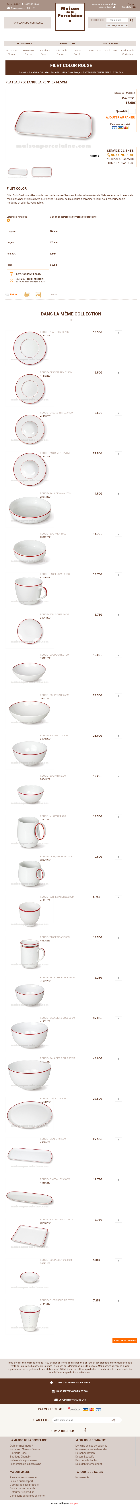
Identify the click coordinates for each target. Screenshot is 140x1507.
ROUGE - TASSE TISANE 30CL (55, 937)
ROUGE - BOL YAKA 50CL (53, 533)
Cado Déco (110, 50)
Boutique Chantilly (20, 1456)
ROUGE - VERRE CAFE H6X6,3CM (57, 896)
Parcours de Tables (86, 1460)
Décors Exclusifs (84, 1456)
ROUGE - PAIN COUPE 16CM (54, 614)
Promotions (67, 43)
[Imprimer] (27, 294)
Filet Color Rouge (71, 72)
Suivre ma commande (22, 1488)
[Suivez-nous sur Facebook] (106, 1430)
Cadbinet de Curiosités (127, 52)
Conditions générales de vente (27, 1495)
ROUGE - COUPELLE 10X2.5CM (56, 1260)
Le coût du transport (21, 1481)
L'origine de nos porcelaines (91, 1445)
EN (34, 8)
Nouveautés (24, 43)
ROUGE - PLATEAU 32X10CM (55, 1179)
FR (28, 8)
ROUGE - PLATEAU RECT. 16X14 (56, 1219)
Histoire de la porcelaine (23, 1460)
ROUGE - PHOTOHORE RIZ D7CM (57, 1300)
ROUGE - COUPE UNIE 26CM (54, 695)
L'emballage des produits (24, 1484)
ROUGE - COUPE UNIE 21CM (54, 654)
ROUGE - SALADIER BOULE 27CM (57, 1058)
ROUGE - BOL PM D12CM (53, 775)
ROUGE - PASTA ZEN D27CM (55, 453)
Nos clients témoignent (88, 1463)
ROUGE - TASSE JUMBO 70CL (55, 574)
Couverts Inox (94, 50)
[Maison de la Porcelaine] (70, 16)
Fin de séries (110, 43)
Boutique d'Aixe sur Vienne (25, 1449)
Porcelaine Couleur (28, 52)
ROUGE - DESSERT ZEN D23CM (56, 372)
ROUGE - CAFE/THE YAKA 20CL (56, 856)
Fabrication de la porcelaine (25, 1463)
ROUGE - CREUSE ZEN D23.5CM (56, 412)
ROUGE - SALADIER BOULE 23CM (57, 1017)
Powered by (58, 1503)
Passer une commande (23, 1477)
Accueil (22, 72)
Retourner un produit (22, 1492)
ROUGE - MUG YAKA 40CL (53, 816)
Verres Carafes (78, 52)
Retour (14, 294)
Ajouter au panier (120, 117)
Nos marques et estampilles (91, 1449)
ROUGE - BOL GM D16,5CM (54, 735)
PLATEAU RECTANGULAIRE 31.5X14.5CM (103, 72)
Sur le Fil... (56, 72)
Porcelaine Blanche (11, 52)
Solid (71, 1503)
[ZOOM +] (53, 124)
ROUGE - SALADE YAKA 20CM (55, 493)
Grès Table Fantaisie (61, 52)
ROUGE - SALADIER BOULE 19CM (57, 977)
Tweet (54, 294)
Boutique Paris (18, 1453)
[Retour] (7, 294)
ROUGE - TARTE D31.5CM (53, 1098)
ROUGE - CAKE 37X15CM (53, 1139)
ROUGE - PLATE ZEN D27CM (54, 332)
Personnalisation (85, 1453)
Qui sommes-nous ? (21, 1445)
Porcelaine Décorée (45, 52)
